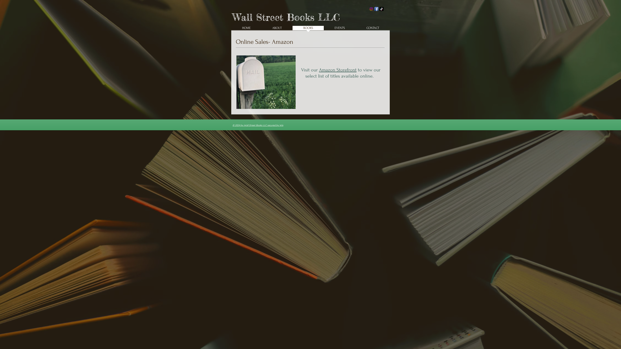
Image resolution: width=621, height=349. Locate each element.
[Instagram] (371, 9)
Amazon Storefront (338, 70)
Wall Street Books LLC (286, 17)
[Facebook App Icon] (376, 9)
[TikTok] (382, 9)
